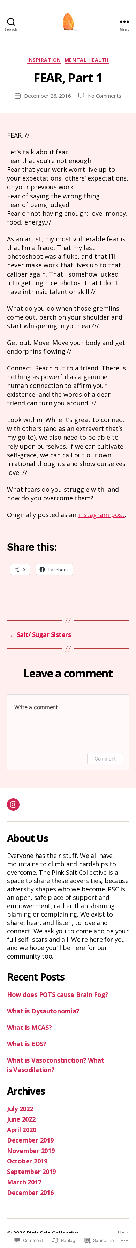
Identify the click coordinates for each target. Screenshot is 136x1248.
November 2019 (31, 1150)
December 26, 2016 (47, 95)
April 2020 (21, 1129)
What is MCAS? (29, 1027)
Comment (105, 759)
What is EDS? (26, 1044)
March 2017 (24, 1182)
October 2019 (27, 1161)
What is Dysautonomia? (43, 1011)
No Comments (104, 95)
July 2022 (20, 1108)
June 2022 (21, 1119)
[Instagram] (13, 804)
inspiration (44, 60)
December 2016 (30, 1192)
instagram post (101, 515)
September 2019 (31, 1171)
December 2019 (30, 1140)
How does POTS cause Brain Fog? (57, 994)
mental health (87, 60)
